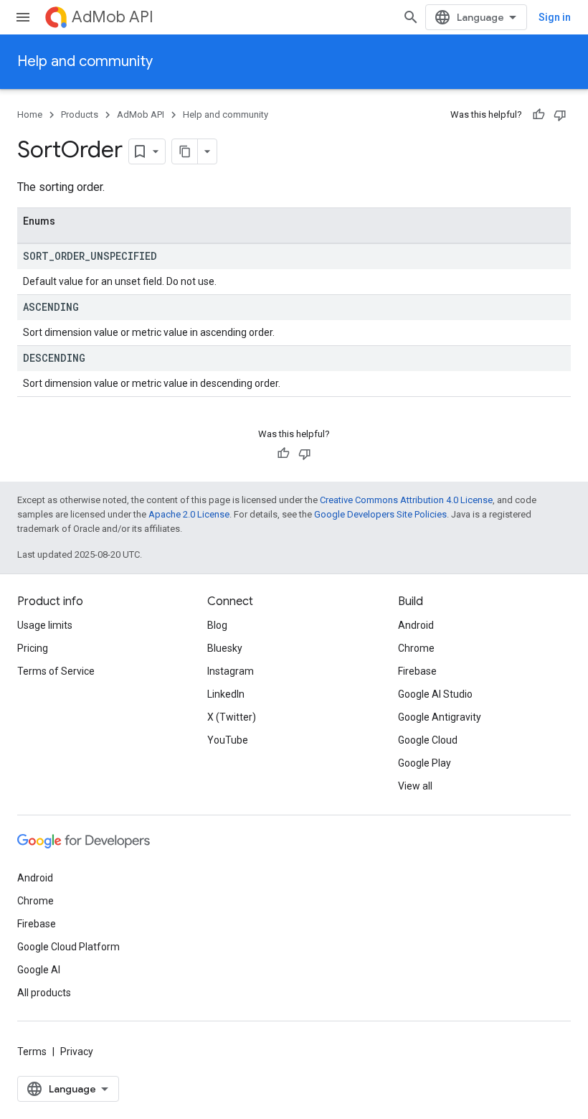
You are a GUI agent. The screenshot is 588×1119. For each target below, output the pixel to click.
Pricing (32, 648)
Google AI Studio (435, 694)
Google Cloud (427, 740)
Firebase (417, 671)
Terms (32, 1051)
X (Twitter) (231, 717)
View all (415, 786)
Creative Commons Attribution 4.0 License (406, 500)
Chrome (416, 648)
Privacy (76, 1051)
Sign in (555, 17)
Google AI (38, 969)
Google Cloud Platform (68, 946)
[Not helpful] (560, 115)
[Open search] (410, 17)
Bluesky (224, 648)
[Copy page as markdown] (185, 151)
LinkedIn (226, 694)
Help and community (85, 61)
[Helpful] (538, 115)
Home (29, 114)
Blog (217, 625)
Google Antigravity (439, 717)
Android (416, 625)
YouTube (227, 740)
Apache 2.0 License (188, 514)
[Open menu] (23, 17)
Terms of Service (56, 671)
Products (79, 114)
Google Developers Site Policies (380, 514)
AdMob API (112, 17)
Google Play (424, 763)
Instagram (230, 671)
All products (44, 992)
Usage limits (44, 625)
